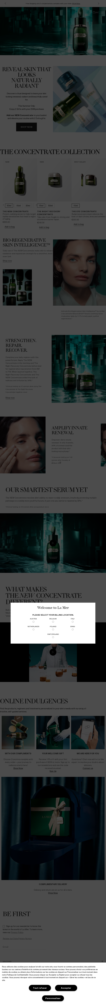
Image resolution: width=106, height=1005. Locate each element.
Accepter (66, 987)
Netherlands (33, 626)
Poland (53, 626)
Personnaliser (52, 998)
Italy (73, 618)
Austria (33, 618)
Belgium (53, 618)
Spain (72, 626)
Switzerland (53, 634)
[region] (53, 984)
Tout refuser (40, 987)
